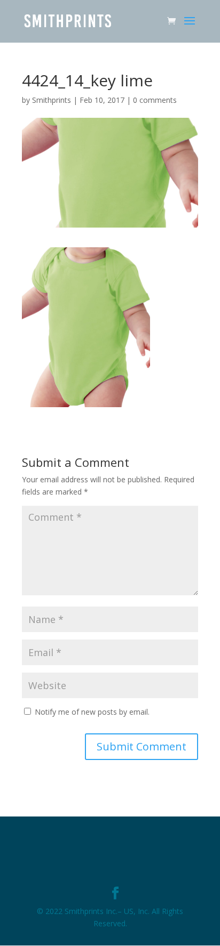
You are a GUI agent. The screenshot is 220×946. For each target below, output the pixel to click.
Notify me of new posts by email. (92, 712)
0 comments (155, 100)
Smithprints (51, 100)
